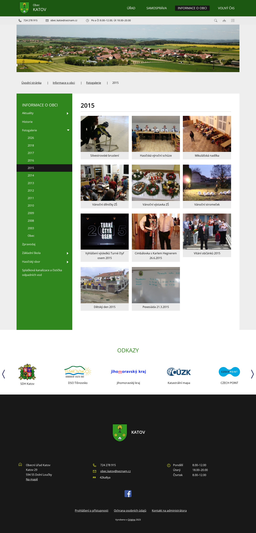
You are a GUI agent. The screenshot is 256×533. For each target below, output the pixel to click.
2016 (31, 160)
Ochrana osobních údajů (130, 510)
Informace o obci (64, 83)
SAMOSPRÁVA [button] (156, 8)
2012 (31, 190)
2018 (31, 145)
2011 (31, 198)
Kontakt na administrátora (169, 510)
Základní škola (31, 253)
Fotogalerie (93, 83)
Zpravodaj (28, 244)
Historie (27, 122)
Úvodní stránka (31, 83)
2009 (31, 213)
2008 (31, 221)
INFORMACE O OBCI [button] (192, 8)
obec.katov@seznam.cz (115, 471)
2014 (31, 175)
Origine (131, 519)
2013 (31, 183)
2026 (31, 138)
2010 (31, 205)
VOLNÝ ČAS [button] (226, 8)
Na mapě (32, 479)
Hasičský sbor (31, 262)
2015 (31, 168)
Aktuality (27, 113)
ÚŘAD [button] (131, 8)
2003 (31, 228)
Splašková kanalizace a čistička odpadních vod (42, 272)
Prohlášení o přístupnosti (91, 510)
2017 (31, 153)
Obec (31, 236)
